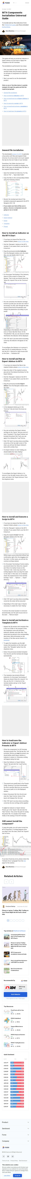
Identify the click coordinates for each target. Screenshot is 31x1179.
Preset (6, 226)
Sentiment (6, 1129)
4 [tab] (17, 920)
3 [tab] (14, 920)
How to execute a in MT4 (13, 103)
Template (6, 223)
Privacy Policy (14, 1160)
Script (5, 220)
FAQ (24, 861)
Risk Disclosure (23, 1160)
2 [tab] (11, 920)
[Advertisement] (15, 130)
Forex (4, 1135)
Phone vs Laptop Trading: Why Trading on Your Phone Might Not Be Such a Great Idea (15, 912)
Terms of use (5, 1160)
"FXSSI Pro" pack (10, 25)
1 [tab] (8, 920)
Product (5, 1122)
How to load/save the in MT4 (15, 111)
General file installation (10, 93)
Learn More (7, 1175)
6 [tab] (23, 920)
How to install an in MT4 (14, 95)
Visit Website (15, 994)
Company (5, 1141)
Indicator (6, 215)
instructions (6, 27)
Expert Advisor (8, 218)
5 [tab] (20, 920)
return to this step (23, 241)
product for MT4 (17, 154)
